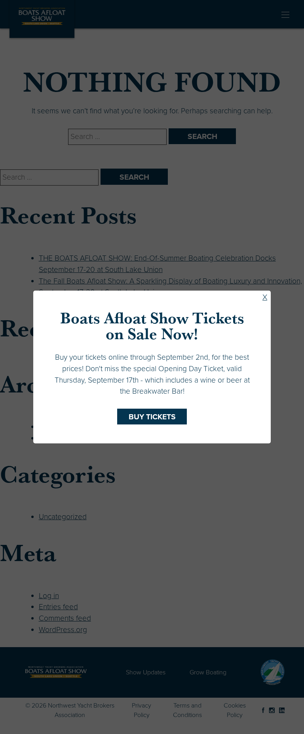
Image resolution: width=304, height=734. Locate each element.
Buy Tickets (152, 416)
